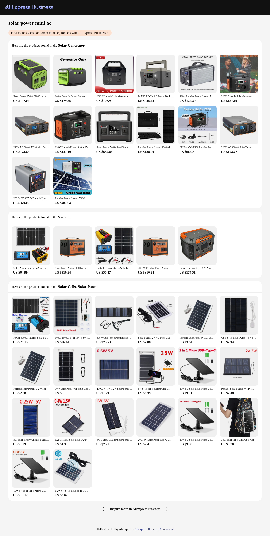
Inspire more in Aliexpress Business (135, 509)
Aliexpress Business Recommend (154, 529)
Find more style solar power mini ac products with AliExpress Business (58, 33)
